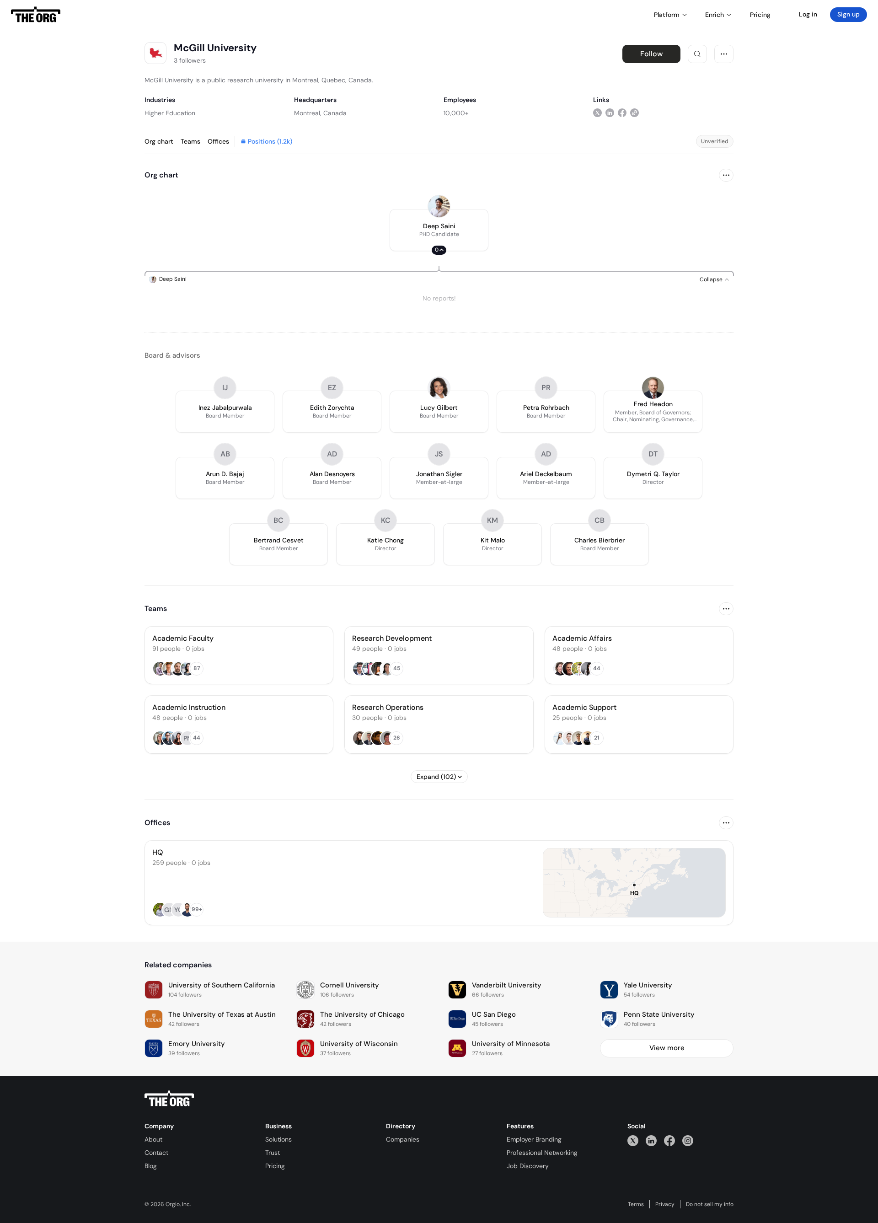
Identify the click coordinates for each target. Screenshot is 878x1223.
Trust (272, 1152)
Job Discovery (528, 1166)
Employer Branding (534, 1139)
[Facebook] (669, 1140)
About (153, 1139)
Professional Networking (542, 1152)
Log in (808, 14)
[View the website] (634, 112)
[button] (439, 230)
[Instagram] (687, 1140)
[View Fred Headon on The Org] (653, 387)
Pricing (275, 1166)
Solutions (278, 1139)
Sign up (848, 14)
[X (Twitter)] (632, 1140)
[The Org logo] (169, 1098)
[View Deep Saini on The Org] (439, 206)
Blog (151, 1166)
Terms (636, 1204)
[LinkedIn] (651, 1140)
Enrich (714, 15)
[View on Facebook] (622, 112)
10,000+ (456, 113)
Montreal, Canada (320, 113)
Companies (402, 1139)
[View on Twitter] (597, 112)
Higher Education (170, 113)
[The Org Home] (35, 14)
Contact (156, 1152)
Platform (667, 15)
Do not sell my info (709, 1204)
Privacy (665, 1204)
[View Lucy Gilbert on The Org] (439, 387)
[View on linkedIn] (609, 112)
